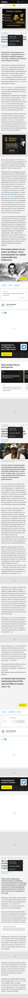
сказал (3, 77)
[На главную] (4, 2)
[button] (26, 2)
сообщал (17, 981)
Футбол (4, 385)
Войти (18, 2)
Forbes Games (9, 5)
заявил (3, 104)
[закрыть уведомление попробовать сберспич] (21, 37)
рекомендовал (9, 196)
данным (5, 484)
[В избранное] (26, 33)
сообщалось (9, 87)
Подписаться (6, 354)
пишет (10, 904)
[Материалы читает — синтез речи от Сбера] (21, 33)
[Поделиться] (23, 33)
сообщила (10, 120)
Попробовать (12, 44)
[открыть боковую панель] (22, 2)
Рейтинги (20, 5)
